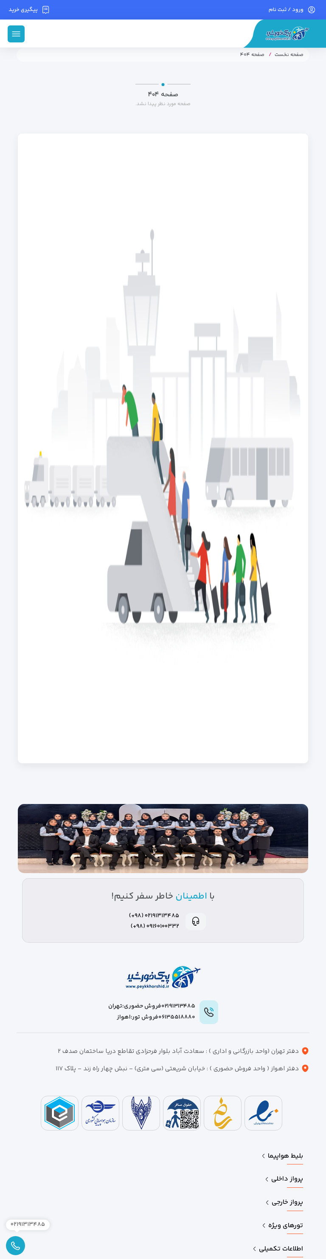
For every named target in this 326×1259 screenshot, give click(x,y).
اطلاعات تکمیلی (281, 1249)
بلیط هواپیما (285, 1156)
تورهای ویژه (285, 1225)
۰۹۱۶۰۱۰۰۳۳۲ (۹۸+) (155, 926)
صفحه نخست (289, 55)
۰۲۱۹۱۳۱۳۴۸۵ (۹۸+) (154, 916)
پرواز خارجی (287, 1202)
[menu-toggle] (16, 33)
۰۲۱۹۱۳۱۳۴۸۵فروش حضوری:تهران (151, 1006)
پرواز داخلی (287, 1179)
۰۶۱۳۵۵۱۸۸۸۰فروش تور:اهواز (156, 1017)
